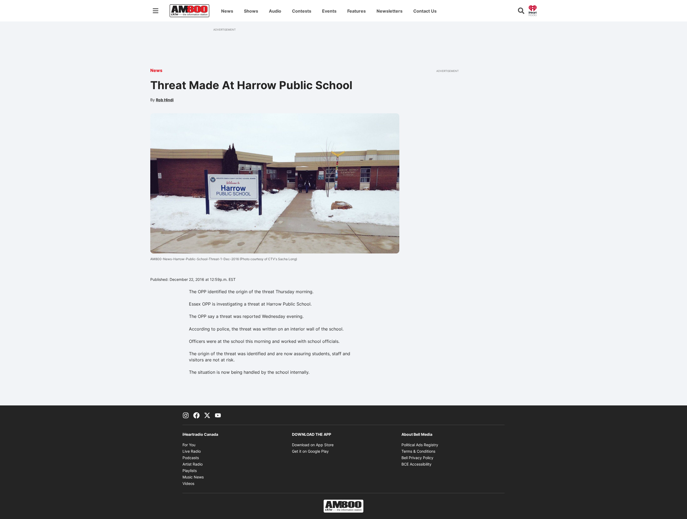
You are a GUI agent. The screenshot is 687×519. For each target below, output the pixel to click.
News (227, 11)
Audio (275, 11)
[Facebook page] (196, 415)
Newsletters (390, 11)
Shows (251, 11)
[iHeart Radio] (533, 10)
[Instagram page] (185, 415)
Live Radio (191, 451)
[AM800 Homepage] (189, 10)
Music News (193, 477)
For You (188, 444)
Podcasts (190, 457)
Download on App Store (313, 444)
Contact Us (425, 11)
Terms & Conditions (418, 451)
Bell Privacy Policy (417, 457)
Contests (301, 11)
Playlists (189, 470)
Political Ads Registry (419, 444)
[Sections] (155, 10)
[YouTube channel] (218, 415)
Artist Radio (192, 464)
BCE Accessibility (416, 464)
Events (329, 11)
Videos (188, 483)
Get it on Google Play (310, 451)
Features (356, 11)
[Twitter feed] (207, 415)
